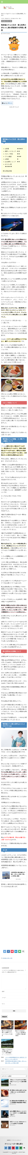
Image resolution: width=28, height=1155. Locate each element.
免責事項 (9, 1140)
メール (4, 997)
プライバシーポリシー (16, 1140)
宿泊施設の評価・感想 (7, 958)
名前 (3, 991)
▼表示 (10, 103)
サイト (3, 1003)
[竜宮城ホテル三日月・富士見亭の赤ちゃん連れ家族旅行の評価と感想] (15, 951)
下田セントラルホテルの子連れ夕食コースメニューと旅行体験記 (7, 1051)
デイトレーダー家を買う (14, 1144)
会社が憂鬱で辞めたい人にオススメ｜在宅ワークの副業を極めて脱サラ (18, 1113)
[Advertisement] (14, 122)
